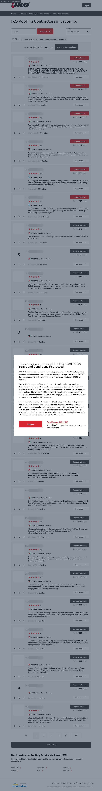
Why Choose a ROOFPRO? (57, 422)
